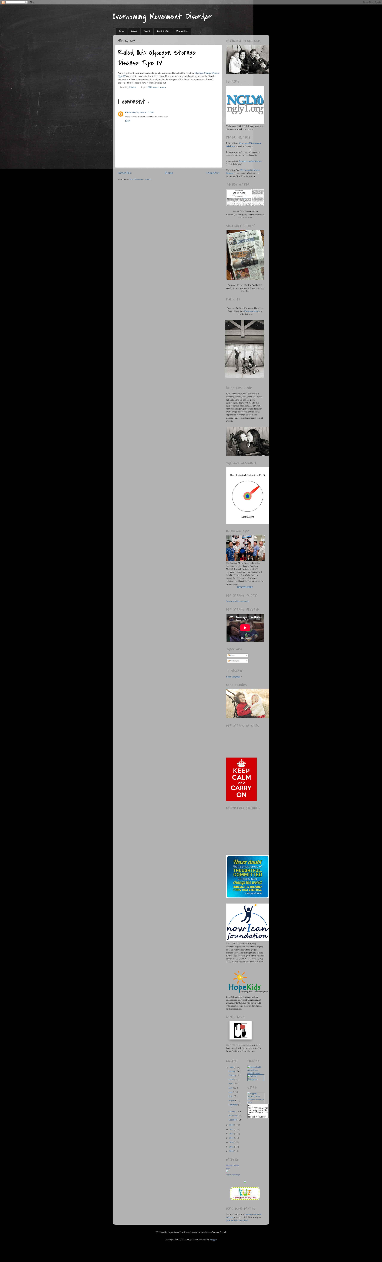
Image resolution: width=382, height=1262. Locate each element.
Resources (182, 31)
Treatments (163, 31)
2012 (231, 1133)
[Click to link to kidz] (245, 1200)
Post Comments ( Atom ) (140, 179)
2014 (231, 1142)
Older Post (213, 173)
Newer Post (125, 173)
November (233, 1115)
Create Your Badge (233, 1175)
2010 (231, 1124)
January (232, 1071)
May (231, 1087)
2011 (231, 1129)
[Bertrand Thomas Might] (227, 1171)
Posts (232, 655)
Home (121, 31)
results (163, 87)
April (231, 1083)
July (231, 1096)
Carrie (128, 112)
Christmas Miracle (252, 311)
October (232, 1111)
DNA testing (153, 87)
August (232, 1100)
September (233, 1104)
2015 (231, 1146)
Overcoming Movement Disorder (162, 17)
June (231, 1092)
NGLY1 (147, 31)
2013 (231, 1137)
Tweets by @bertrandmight (237, 601)
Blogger (213, 1239)
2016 (231, 1151)
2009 (231, 1067)
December (233, 1119)
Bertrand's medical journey (250, 161)
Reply (127, 120)
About (134, 31)
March (232, 1079)
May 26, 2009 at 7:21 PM (143, 112)
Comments (234, 660)
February (233, 1075)
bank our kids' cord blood (237, 1220)
